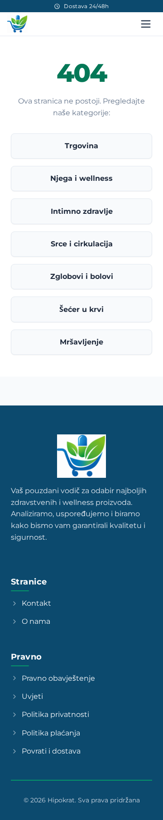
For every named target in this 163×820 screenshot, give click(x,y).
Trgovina (81, 145)
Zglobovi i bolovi (81, 276)
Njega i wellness (81, 178)
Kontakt (36, 603)
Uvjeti (32, 696)
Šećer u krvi (81, 309)
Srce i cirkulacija (82, 244)
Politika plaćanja (51, 733)
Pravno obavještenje (58, 678)
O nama (36, 621)
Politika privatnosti (55, 714)
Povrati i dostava (51, 751)
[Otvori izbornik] (146, 24)
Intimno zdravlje (82, 211)
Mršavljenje (81, 342)
